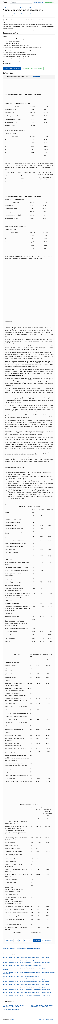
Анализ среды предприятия (11, 1009)
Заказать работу (49, 2)
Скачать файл (36, 76)
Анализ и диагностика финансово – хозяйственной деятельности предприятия (26, 962)
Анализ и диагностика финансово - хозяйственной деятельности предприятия (26, 989)
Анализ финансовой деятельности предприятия (22, 7)
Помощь (40, 2)
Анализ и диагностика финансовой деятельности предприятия (22, 965)
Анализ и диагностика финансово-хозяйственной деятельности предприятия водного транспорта (29, 972)
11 (42, 940)
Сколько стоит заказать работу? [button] (33, 68)
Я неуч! (12, 1019)
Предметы (5, 7)
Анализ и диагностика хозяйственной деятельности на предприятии (41, 1005)
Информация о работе (21, 948)
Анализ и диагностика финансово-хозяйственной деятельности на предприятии (27, 992)
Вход (35, 2)
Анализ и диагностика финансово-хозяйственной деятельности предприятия (26, 957)
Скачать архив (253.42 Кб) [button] (12, 68)
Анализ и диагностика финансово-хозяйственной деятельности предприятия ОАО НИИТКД (27, 968)
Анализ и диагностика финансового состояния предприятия (21, 960)
